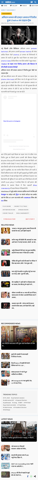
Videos (24, 6)
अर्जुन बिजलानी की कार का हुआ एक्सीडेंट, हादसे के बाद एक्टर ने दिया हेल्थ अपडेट (24, 251)
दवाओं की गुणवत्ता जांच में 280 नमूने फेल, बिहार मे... (20, 456)
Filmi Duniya (10, 10)
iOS (2, 201)
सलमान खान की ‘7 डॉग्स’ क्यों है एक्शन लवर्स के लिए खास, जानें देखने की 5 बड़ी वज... (23, 305)
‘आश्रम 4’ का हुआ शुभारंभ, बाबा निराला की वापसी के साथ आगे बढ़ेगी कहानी (24, 229)
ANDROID (27, 197)
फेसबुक (3, 194)
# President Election (19, 407)
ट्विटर (17, 194)
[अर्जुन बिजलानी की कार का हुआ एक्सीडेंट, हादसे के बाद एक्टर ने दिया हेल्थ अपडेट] (5, 252)
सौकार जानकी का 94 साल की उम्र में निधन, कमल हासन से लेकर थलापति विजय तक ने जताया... (24, 295)
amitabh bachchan (9, 210)
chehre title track (8, 79)
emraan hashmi (25, 51)
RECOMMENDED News (10, 323)
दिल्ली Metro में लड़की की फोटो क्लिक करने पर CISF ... (20, 364)
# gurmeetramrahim (9, 405)
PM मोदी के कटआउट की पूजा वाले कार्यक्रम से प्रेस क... (18, 344)
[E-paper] (32, 2)
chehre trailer (6, 61)
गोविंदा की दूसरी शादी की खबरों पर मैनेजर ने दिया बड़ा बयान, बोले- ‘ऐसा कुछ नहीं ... (24, 262)
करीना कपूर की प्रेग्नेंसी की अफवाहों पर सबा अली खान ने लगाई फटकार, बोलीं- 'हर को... (24, 241)
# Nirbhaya (6, 410)
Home (5, 6)
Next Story (30, 219)
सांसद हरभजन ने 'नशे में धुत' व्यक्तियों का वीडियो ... (19, 373)
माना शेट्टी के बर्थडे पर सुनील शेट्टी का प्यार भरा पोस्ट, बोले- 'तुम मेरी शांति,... (24, 272)
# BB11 (20, 403)
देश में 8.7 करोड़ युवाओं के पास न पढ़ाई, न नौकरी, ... (18, 438)
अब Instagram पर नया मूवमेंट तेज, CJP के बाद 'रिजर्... (21, 382)
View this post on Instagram (11, 121)
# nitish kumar (7, 407)
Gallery (14, 6)
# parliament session (17, 398)
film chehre (7, 206)
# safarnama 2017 (8, 400)
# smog (14, 403)
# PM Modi (27, 403)
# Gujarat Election (21, 400)
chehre (16, 55)
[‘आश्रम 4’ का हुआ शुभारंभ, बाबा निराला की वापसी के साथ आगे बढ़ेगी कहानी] (5, 231)
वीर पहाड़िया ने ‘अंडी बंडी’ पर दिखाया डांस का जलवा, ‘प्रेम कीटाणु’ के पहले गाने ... (23, 283)
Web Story (34, 6)
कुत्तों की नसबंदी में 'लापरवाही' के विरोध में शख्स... (19, 355)
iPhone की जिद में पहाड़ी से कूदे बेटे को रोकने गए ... (20, 474)
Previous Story (9, 219)
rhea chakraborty (22, 213)
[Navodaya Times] (10, 2)
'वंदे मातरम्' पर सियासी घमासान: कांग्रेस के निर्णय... (18, 447)
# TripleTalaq (21, 405)
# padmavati (7, 403)
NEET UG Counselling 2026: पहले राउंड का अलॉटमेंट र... (22, 465)
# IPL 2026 (6, 398)
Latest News (7, 419)
